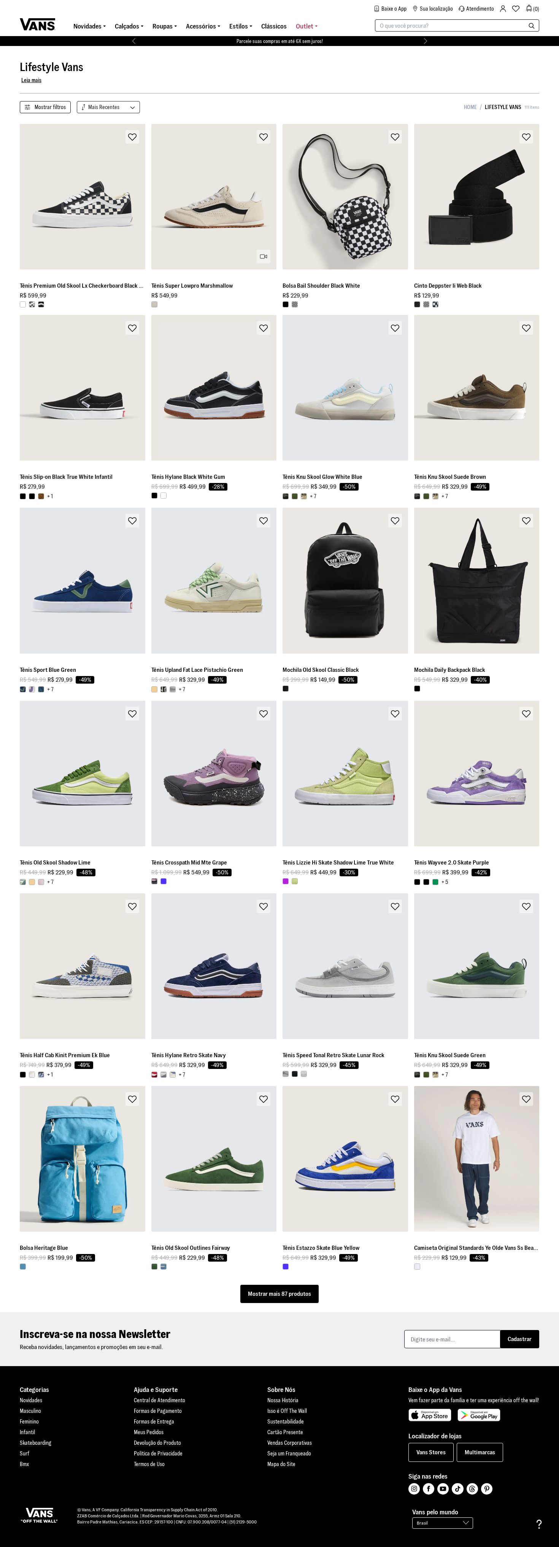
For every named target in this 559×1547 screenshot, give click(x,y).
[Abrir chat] (539, 1524)
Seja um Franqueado (289, 1453)
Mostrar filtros (50, 107)
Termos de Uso (149, 1464)
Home (470, 107)
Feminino (29, 1421)
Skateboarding (35, 1442)
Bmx (24, 1464)
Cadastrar (520, 1339)
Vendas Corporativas (289, 1442)
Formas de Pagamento (158, 1411)
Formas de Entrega (154, 1421)
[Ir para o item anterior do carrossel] (134, 41)
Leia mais (31, 80)
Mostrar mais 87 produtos (279, 1294)
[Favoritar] (132, 137)
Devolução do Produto (157, 1442)
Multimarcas (480, 1452)
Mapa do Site (281, 1464)
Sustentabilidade (285, 1421)
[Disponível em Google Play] (478, 1415)
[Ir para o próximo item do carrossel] (425, 41)
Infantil (27, 1432)
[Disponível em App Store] (429, 1415)
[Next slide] (139, 197)
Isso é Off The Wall (287, 1411)
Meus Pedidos (149, 1432)
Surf (24, 1453)
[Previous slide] (26, 197)
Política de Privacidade (158, 1453)
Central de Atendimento (159, 1400)
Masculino (30, 1411)
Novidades (31, 1400)
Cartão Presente (285, 1432)
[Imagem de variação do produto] (23, 304)
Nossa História (283, 1400)
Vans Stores (431, 1452)
